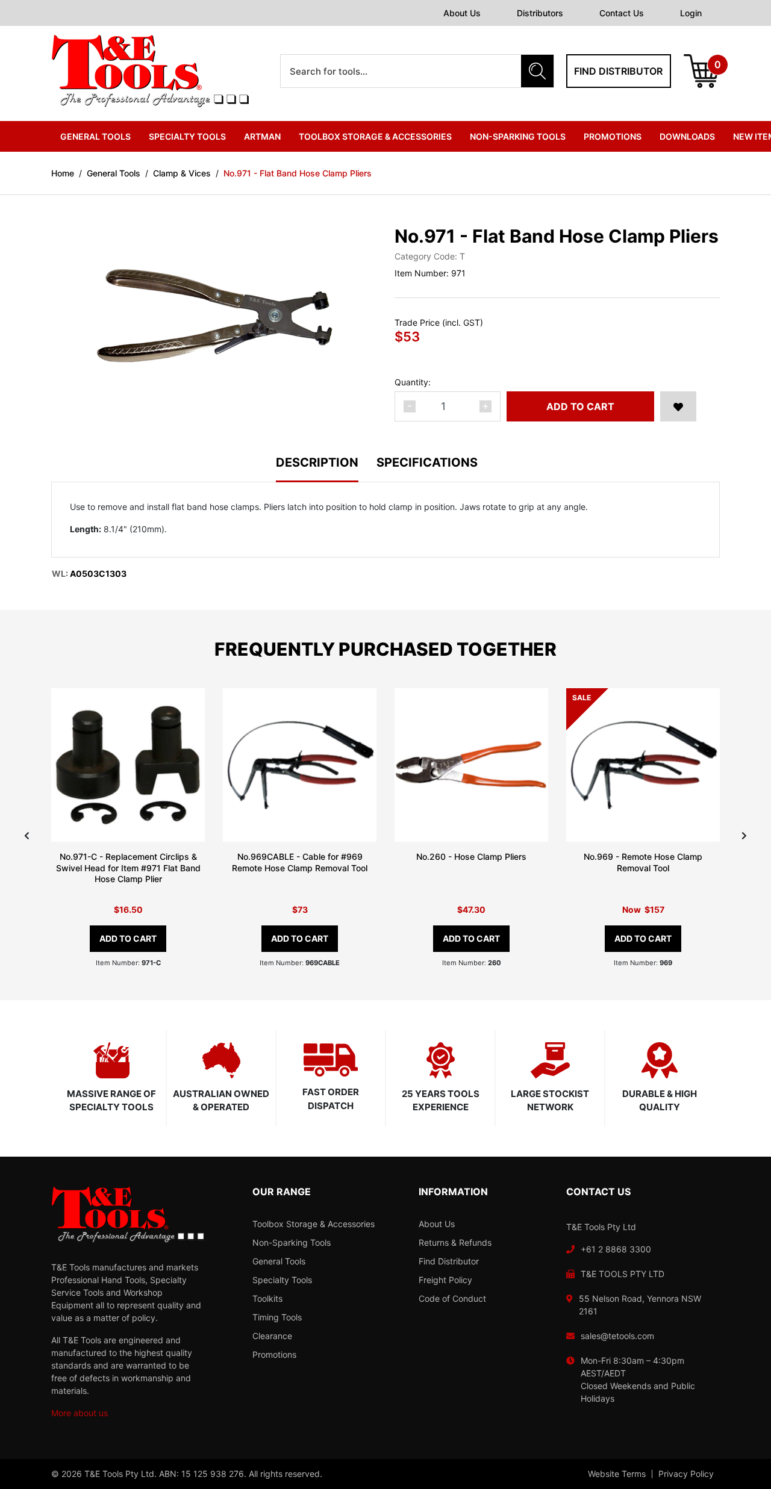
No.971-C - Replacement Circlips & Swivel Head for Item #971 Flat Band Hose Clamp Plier (128, 867)
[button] (678, 406)
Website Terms (617, 1474)
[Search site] (537, 71)
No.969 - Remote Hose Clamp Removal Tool (643, 862)
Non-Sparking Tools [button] (518, 136)
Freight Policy (445, 1280)
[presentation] (27, 835)
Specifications (427, 463)
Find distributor (618, 71)
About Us (462, 13)
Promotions (612, 136)
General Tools (278, 1261)
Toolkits (267, 1298)
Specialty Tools (282, 1280)
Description (317, 463)
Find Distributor (449, 1261)
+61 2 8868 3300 (616, 1249)
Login (691, 13)
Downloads (687, 136)
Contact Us (621, 13)
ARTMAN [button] (262, 136)
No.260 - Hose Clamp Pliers (471, 856)
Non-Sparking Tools (291, 1242)
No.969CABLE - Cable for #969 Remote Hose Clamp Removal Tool (299, 862)
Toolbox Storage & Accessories (313, 1224)
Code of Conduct (452, 1298)
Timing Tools (277, 1317)
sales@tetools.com (617, 1336)
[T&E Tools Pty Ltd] (150, 70)
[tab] (326, 469)
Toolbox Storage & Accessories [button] (375, 136)
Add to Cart (580, 406)
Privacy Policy (686, 1474)
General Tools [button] (95, 136)
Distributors (540, 13)
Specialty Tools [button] (187, 136)
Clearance (272, 1336)
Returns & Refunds (455, 1242)
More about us (79, 1413)
